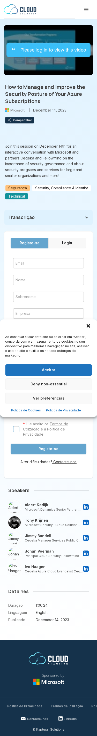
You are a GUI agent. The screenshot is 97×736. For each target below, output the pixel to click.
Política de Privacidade (63, 410)
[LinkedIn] (86, 507)
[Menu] (86, 9)
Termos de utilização (67, 706)
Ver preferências (48, 398)
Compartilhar (22, 120)
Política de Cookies (26, 410)
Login (67, 243)
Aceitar (48, 369)
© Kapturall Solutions (48, 729)
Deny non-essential (49, 384)
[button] (89, 326)
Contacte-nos (64, 462)
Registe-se (30, 243)
